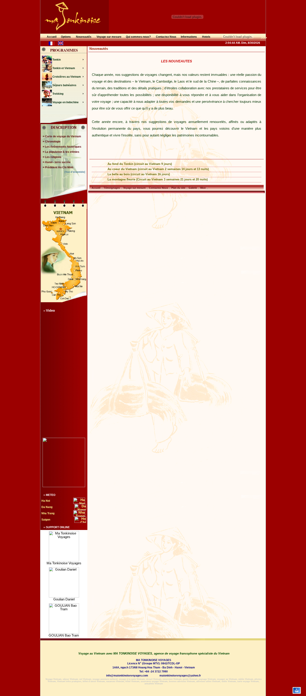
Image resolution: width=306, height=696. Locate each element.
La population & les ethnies (61, 151)
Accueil (96, 187)
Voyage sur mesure (134, 187)
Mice (203, 187)
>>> (264, 37)
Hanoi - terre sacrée (57, 162)
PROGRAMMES (64, 50)
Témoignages (112, 187)
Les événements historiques (62, 146)
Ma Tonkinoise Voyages (64, 563)
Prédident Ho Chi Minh (58, 167)
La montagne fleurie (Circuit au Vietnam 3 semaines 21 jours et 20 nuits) (158, 179)
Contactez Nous (158, 187)
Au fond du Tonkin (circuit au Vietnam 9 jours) (140, 164)
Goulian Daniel (64, 599)
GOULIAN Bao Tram (64, 635)
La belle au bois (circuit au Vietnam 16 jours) (139, 174)
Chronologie (51, 141)
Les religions (52, 157)
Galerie (193, 187)
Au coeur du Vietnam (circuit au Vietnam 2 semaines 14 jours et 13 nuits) (158, 169)
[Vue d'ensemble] (75, 172)
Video (50, 310)
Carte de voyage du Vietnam (62, 136)
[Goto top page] (297, 692)
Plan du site (178, 187)
